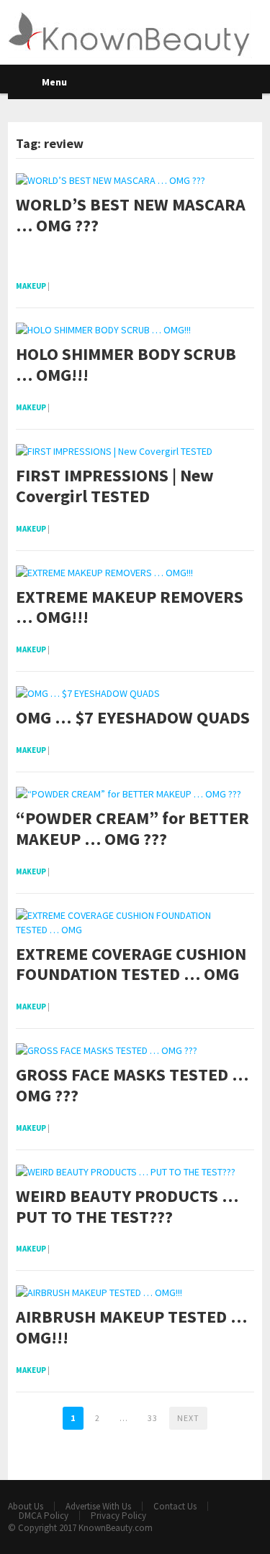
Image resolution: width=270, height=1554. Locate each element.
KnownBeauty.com (115, 1528)
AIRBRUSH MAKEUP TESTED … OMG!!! (131, 1328)
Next (188, 1417)
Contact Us (175, 1506)
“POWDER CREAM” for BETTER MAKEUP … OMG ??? (132, 829)
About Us (25, 1506)
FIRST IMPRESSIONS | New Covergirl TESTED (115, 486)
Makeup (31, 286)
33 (153, 1417)
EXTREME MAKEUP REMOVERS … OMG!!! (129, 608)
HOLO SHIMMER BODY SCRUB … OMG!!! (126, 365)
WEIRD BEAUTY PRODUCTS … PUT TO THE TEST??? (127, 1207)
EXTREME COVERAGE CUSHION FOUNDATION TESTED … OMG (131, 965)
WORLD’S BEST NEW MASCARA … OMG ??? (131, 215)
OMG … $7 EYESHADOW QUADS (133, 718)
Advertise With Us (98, 1506)
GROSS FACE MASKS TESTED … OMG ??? (132, 1085)
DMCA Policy (43, 1515)
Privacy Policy (118, 1515)
